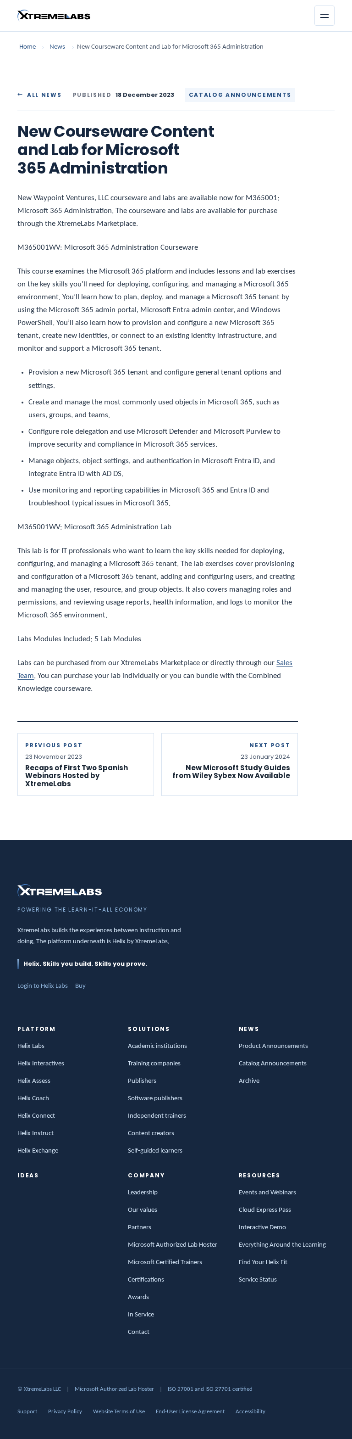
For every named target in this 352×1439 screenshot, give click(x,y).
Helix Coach (33, 1098)
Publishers (142, 1081)
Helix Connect (36, 1116)
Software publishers (155, 1098)
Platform (36, 1029)
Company (146, 1175)
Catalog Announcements (273, 1063)
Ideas (27, 1175)
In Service (141, 1314)
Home (27, 47)
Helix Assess (33, 1081)
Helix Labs (30, 1046)
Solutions (149, 1029)
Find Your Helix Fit (263, 1262)
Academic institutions (157, 1046)
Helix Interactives (40, 1063)
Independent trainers (157, 1116)
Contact (138, 1332)
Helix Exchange (37, 1151)
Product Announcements (273, 1046)
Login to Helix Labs (42, 986)
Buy (80, 986)
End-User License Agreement (190, 1412)
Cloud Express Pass (265, 1210)
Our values (142, 1210)
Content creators (151, 1133)
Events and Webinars (267, 1192)
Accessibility (250, 1412)
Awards (138, 1297)
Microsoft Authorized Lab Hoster (172, 1245)
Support (27, 1412)
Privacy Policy (65, 1412)
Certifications (146, 1280)
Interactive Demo (262, 1227)
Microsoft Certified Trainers (165, 1262)
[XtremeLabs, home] (53, 16)
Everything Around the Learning (282, 1245)
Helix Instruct (35, 1133)
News (57, 47)
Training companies (154, 1063)
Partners (139, 1227)
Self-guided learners (155, 1151)
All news (44, 95)
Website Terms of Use (119, 1412)
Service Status (258, 1280)
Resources (259, 1175)
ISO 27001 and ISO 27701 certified (210, 1389)
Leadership (143, 1192)
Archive (249, 1081)
